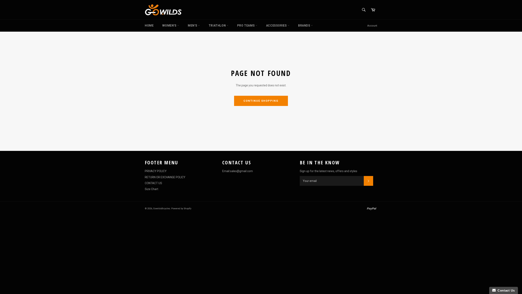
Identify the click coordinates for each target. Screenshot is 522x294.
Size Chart (151, 189)
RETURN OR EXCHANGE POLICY (165, 177)
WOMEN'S (169, 25)
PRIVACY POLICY (156, 171)
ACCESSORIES (277, 25)
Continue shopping (260, 100)
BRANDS (304, 25)
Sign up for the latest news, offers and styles (328, 171)
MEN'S (193, 25)
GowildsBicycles (161, 208)
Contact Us (505, 290)
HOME (149, 25)
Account (372, 25)
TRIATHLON (218, 25)
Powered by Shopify (181, 208)
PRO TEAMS (246, 25)
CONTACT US (153, 183)
